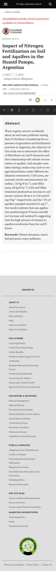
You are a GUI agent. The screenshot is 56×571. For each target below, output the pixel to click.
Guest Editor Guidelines (20, 418)
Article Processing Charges (21, 347)
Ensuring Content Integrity (21, 409)
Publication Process (18, 431)
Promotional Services (18, 526)
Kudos (12, 521)
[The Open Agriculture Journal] (28, 546)
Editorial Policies (16, 405)
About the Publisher (18, 311)
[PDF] (38, 100)
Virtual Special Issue (18, 422)
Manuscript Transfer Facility (22, 382)
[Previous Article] (45, 100)
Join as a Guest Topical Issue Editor (25, 507)
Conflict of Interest (17, 454)
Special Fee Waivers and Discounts (24, 387)
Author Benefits (16, 352)
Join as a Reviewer (17, 502)
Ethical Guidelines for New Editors (24, 414)
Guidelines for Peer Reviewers (22, 436)
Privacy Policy (32, 564)
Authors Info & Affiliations (18, 78)
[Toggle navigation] (5, 4)
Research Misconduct (19, 484)
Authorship (14, 360)
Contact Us (47, 564)
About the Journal (17, 307)
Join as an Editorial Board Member (24, 498)
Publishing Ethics (17, 479)
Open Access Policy (18, 324)
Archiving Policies (17, 343)
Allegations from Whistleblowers (24, 450)
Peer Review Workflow (19, 427)
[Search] (50, 4)
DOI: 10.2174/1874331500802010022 (19, 93)
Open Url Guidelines (18, 329)
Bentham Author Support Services (24, 356)
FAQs (11, 320)
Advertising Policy (17, 517)
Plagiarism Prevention (19, 467)
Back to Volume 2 (13, 12)
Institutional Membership (20, 373)
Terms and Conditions (14, 564)
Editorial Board (16, 316)
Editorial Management (19, 400)
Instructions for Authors (20, 378)
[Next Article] (52, 100)
